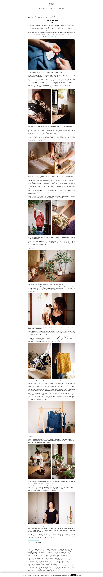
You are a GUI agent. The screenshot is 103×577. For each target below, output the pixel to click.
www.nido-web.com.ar (33, 540)
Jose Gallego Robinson (54, 36)
